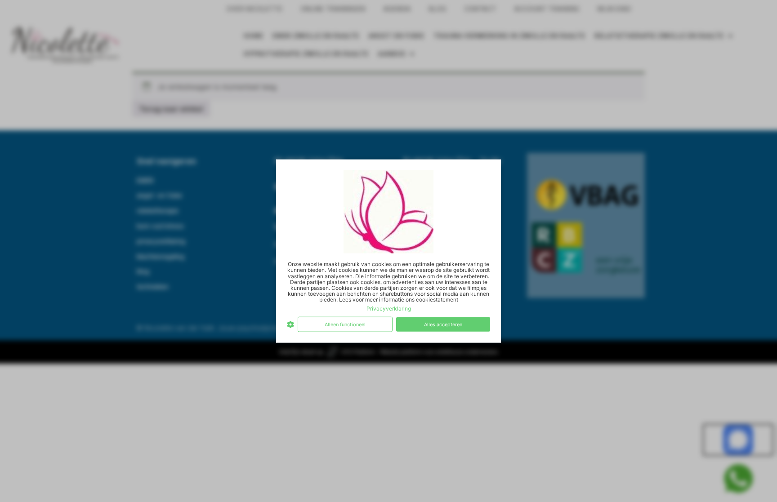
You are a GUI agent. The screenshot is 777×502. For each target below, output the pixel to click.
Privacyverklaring (388, 308)
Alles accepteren (443, 324)
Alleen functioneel (345, 324)
